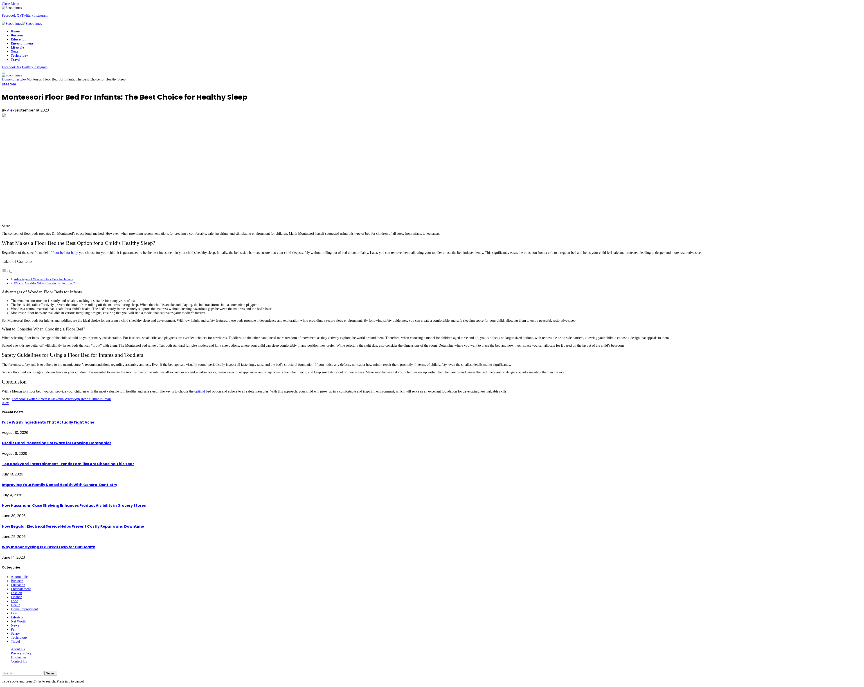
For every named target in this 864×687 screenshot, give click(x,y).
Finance (16, 597)
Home (15, 31)
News (14, 51)
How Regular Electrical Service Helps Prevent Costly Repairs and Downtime (73, 526)
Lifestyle (17, 47)
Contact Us (19, 661)
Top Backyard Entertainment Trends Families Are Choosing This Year (68, 463)
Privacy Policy (21, 653)
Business (17, 35)
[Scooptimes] (22, 23)
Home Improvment (24, 609)
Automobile (19, 577)
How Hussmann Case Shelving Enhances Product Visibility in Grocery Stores (74, 505)
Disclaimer (18, 657)
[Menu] (3, 20)
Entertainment (22, 43)
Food (14, 601)
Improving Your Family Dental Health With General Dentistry (59, 484)
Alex (10, 110)
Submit (50, 673)
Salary (15, 633)
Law (14, 613)
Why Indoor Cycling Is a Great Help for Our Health (48, 547)
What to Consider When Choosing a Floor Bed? (44, 283)
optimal (199, 391)
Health (15, 605)
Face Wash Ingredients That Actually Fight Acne (48, 422)
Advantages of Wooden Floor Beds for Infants (43, 279)
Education (19, 39)
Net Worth (18, 621)
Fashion (16, 593)
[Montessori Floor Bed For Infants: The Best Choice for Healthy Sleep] (86, 222)
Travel (15, 59)
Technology (19, 55)
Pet (13, 629)
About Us (18, 649)
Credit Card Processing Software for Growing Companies (56, 443)
